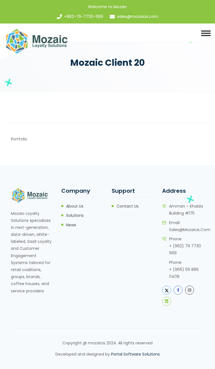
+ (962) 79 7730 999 (185, 249)
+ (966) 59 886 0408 (184, 273)
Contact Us (127, 206)
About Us (74, 206)
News (71, 225)
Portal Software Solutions (135, 354)
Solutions (75, 215)
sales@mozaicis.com (137, 16)
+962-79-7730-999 (83, 16)
